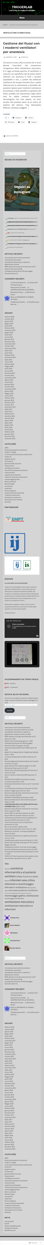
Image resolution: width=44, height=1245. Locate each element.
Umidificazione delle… (19, 302)
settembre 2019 (10, 378)
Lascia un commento (12, 136)
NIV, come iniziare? (11, 827)
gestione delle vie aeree (13, 464)
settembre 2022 (10, 348)
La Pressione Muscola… (19, 282)
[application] (22, 628)
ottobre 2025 (9, 319)
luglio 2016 (8, 423)
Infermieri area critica (22, 880)
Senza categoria (10, 491)
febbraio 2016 (9, 432)
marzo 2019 (9, 382)
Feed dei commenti (11, 1228)
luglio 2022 (8, 351)
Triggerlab (22, 7)
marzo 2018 (9, 396)
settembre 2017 (10, 407)
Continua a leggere (20, 107)
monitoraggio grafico (12, 479)
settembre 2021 (10, 357)
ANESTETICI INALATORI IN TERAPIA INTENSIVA (21, 752)
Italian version (10, 472)
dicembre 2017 (10, 402)
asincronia (7, 869)
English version (10, 459)
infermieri (7, 881)
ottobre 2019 (9, 375)
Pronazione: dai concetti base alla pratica (19, 852)
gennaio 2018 (9, 400)
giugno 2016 (9, 425)
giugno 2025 (9, 324)
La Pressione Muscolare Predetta (16, 757)
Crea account (9, 1221)
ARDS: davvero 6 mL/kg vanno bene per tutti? (20, 267)
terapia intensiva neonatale (14, 493)
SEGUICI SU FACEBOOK (16, 160)
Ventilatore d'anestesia (13, 497)
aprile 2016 (8, 427)
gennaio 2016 (9, 434)
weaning (8, 502)
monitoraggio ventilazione (14, 898)
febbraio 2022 (9, 355)
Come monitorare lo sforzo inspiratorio (19, 822)
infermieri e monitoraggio (19, 884)
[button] (17, 660)
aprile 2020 (8, 369)
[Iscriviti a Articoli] (5, 683)
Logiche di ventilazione (13, 475)
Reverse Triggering (11, 791)
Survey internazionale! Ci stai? (15, 829)
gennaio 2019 (9, 384)
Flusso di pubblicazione (13, 1226)
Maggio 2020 (9, 366)
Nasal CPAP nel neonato (13, 815)
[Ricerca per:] (15, 154)
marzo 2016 (9, 430)
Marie (12, 297)
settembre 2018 (10, 389)
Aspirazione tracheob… (19, 287)
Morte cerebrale (10, 482)
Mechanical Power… (18, 292)
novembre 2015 (10, 439)
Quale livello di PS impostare (15, 766)
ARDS (6, 448)
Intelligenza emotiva (12, 468)
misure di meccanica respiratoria (16, 477)
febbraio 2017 (9, 414)
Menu (22, 17)
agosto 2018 (9, 391)
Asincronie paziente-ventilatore (16, 450)
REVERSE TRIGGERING (13, 797)
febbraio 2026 (9, 317)
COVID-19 (8, 457)
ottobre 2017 (9, 405)
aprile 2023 (8, 335)
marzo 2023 (9, 337)
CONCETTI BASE (10, 452)
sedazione (8, 488)
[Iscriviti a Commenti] (5, 687)
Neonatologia (9, 484)
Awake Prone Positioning (13, 269)
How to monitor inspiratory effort (16, 775)
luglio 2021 (8, 360)
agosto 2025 (9, 321)
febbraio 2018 (9, 398)
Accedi (7, 1224)
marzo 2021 (9, 362)
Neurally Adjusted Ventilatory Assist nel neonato (22, 761)
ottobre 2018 (9, 387)
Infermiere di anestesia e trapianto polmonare (21, 836)
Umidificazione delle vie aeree (15, 840)
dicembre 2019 (10, 373)
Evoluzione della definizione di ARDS (17, 748)
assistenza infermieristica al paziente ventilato (20, 872)
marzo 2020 (9, 371)
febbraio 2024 (9, 328)
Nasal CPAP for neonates (13, 813)
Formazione (9, 461)
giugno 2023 (9, 332)
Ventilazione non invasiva (13, 500)
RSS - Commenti (12, 687)
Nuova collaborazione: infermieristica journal (20, 800)
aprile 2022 (8, 353)
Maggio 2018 (9, 393)
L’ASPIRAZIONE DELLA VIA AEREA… (23, 290)
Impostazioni (9, 466)
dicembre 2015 (10, 436)
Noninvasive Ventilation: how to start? (18, 784)
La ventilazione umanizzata (14, 788)
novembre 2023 (10, 330)
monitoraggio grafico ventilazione (22, 895)
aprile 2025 (8, 326)
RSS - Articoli (10, 683)
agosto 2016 (9, 420)
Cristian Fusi (24, 57)
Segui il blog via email (17, 694)
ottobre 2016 (9, 418)
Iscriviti (9, 710)
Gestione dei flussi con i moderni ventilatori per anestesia (21, 48)
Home (5, 25)
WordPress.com (10, 1230)
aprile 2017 (8, 411)
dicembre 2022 (10, 342)
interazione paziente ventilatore (16, 470)
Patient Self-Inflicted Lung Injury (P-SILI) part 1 (21, 770)
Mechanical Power (11, 768)
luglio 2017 (8, 409)
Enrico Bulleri (32, 876)
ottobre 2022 (9, 346)
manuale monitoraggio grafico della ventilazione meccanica (18, 893)
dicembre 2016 (10, 416)
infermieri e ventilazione (16, 887)
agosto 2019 (9, 380)
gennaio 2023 (9, 339)
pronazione (9, 486)
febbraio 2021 (9, 364)
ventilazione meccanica (19, 902)
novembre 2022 (10, 344)
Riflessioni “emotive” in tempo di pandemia (20, 831)
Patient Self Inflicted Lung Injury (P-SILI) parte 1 (21, 842)
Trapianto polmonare (12, 495)
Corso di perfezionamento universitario (18, 454)
